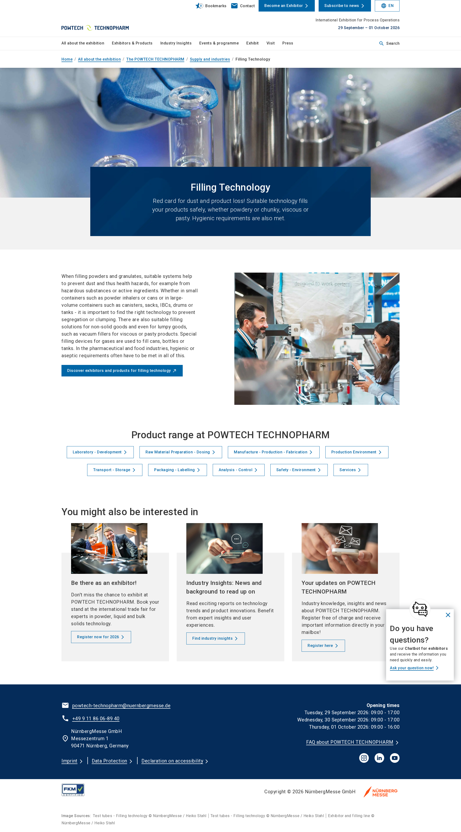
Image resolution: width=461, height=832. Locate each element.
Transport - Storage (111, 470)
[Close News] (420, 609)
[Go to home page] (100, 18)
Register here (320, 645)
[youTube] (395, 758)
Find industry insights (212, 638)
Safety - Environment (296, 470)
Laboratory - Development (97, 452)
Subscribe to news (341, 5)
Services (348, 470)
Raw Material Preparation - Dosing (178, 452)
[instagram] (364, 758)
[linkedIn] (379, 758)
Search (389, 43)
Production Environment (353, 452)
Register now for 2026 (98, 637)
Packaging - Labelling (174, 470)
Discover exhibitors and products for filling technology (119, 370)
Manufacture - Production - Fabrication (270, 452)
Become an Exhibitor (283, 5)
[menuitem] (86, 43)
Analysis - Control (235, 470)
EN (387, 6)
